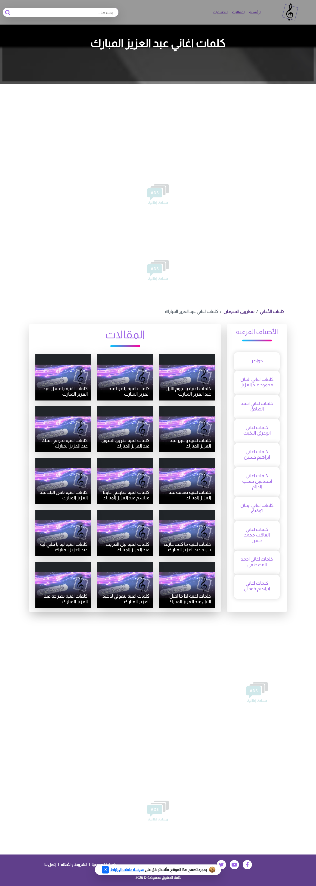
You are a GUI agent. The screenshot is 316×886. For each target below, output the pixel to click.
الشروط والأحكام (74, 865)
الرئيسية (255, 12)
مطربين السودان (238, 311)
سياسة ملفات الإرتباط (127, 870)
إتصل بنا (50, 865)
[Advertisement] (158, 118)
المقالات (238, 12)
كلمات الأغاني (272, 311)
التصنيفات (220, 12)
